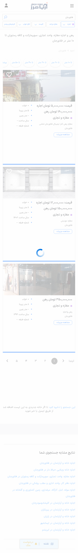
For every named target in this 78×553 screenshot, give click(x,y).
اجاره (72, 50)
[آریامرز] (39, 5)
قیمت (41, 24)
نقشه (46, 544)
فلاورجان (62, 50)
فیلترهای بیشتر (9, 24)
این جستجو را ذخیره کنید (62, 407)
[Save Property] (9, 76)
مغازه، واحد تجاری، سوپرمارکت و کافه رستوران (53, 25)
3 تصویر (67, 267)
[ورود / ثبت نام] (6, 6)
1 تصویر (67, 73)
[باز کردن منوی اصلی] (72, 6)
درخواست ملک (28, 543)
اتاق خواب (26, 24)
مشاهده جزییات (63, 134)
